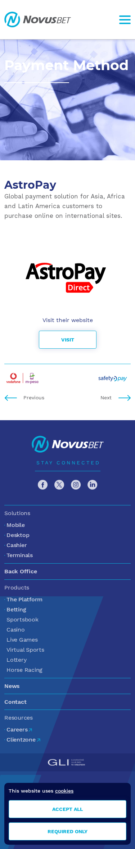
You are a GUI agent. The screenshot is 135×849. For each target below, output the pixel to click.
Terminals (19, 555)
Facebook (43, 485)
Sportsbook (22, 619)
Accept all (67, 809)
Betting (16, 609)
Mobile (15, 525)
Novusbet (37, 20)
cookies (64, 791)
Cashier (16, 545)
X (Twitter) (59, 485)
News (12, 686)
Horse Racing (24, 669)
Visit (67, 340)
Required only (67, 831)
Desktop (17, 535)
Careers (16, 729)
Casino (15, 629)
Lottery (16, 659)
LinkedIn (92, 485)
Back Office (20, 571)
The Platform (24, 599)
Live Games (22, 639)
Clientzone (21, 739)
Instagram (76, 485)
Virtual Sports (25, 649)
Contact (15, 701)
